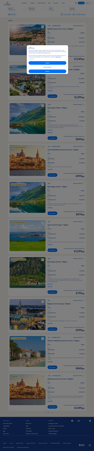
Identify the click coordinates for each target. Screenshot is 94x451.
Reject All (47, 71)
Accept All (47, 62)
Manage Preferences (47, 67)
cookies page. (58, 56)
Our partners (31, 58)
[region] (47, 59)
